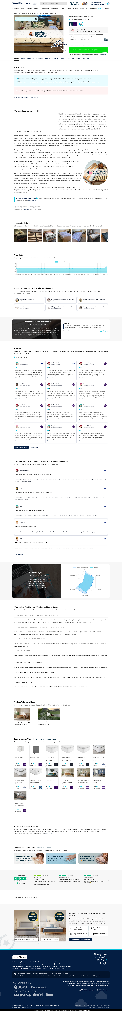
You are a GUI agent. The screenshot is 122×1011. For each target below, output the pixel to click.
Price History (39, 58)
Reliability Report (60, 968)
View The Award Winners (81, 939)
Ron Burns (26, 209)
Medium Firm (53, 962)
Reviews (78, 58)
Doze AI (51, 968)
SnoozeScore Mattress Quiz (39, 968)
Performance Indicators (51, 58)
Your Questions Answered (44, 847)
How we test (16, 1007)
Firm (61, 962)
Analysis (62, 58)
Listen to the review (22, 18)
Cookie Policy (29, 1005)
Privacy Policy (39, 1005)
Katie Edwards (23, 207)
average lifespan (91, 31)
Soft (30, 962)
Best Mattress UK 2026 (66, 966)
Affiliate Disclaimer (17, 1005)
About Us (56, 1005)
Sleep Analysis (30, 58)
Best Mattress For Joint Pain (49, 966)
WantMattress (94, 1005)
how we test (32, 200)
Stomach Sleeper (39, 964)
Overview (16, 58)
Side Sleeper (50, 964)
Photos (23, 58)
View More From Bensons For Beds (46, 739)
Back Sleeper (59, 964)
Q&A (83, 58)
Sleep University (26, 1007)
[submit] (65, 3)
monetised (103, 54)
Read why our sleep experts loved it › (26, 97)
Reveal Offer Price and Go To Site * (84, 50)
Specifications (70, 58)
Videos (88, 58)
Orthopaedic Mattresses (33, 966)
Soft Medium (37, 962)
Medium (45, 962)
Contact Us (48, 1005)
